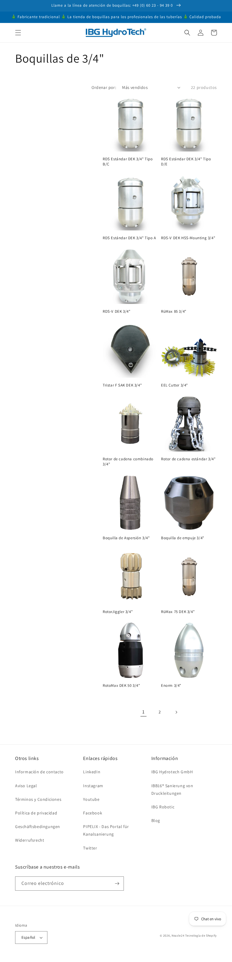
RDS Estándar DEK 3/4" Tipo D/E (186, 162)
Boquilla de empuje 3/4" (182, 538)
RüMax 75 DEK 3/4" (178, 611)
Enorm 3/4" (171, 685)
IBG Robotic (163, 807)
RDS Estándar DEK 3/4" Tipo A (129, 238)
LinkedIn (91, 771)
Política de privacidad (36, 813)
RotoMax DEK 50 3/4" (121, 685)
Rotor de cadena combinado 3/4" (128, 462)
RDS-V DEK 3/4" (116, 311)
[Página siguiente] (176, 712)
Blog (155, 820)
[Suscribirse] (117, 883)
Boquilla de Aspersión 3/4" (126, 538)
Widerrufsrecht (29, 840)
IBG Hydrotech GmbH (172, 771)
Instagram (93, 785)
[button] (18, 32)
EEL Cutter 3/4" (174, 385)
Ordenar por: (104, 87)
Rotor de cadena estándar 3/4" (188, 459)
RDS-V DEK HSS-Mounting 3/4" (188, 238)
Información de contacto (39, 771)
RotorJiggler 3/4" (118, 611)
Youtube (91, 799)
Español (28, 937)
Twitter (90, 848)
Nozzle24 (178, 936)
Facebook (92, 813)
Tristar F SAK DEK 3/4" (122, 385)
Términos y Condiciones (38, 799)
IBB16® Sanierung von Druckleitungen (172, 789)
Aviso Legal (26, 785)
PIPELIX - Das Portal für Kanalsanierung (106, 830)
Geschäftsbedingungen (37, 826)
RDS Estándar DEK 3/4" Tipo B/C (128, 162)
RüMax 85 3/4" (173, 311)
